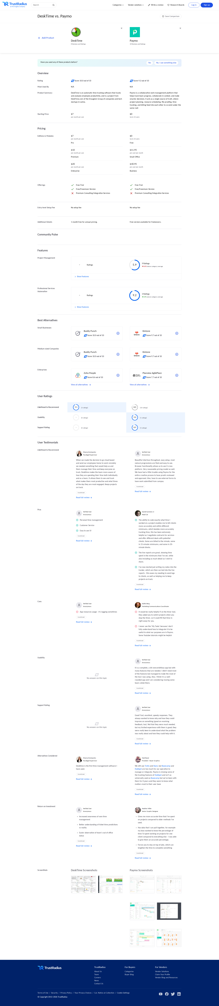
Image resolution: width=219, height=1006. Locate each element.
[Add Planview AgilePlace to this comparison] (176, 375)
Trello (147, 766)
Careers (97, 978)
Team (96, 975)
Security (54, 993)
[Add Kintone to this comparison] (176, 333)
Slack (155, 766)
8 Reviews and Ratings (78, 44)
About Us (98, 972)
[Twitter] (173, 994)
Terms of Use (43, 993)
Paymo (134, 40)
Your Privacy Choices (83, 993)
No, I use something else (166, 63)
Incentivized (81, 492)
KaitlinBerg (146, 604)
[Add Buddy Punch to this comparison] (118, 333)
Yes (149, 63)
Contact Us (98, 984)
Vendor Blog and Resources (166, 978)
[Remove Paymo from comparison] (180, 28)
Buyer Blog (129, 975)
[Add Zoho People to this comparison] (118, 375)
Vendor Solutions (162, 972)
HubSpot (138, 769)
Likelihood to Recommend (48, 407)
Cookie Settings (123, 993)
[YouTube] (161, 994)
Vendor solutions (135, 5)
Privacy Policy (66, 993)
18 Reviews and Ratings (137, 44)
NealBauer (145, 758)
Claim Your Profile (162, 975)
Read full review (82, 498)
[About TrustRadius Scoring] (73, 81)
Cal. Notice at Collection (104, 993)
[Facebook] (167, 994)
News (96, 981)
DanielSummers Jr (148, 512)
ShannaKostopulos (89, 452)
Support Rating (44, 428)
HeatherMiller (147, 808)
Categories (117, 5)
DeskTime (76, 40)
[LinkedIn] (179, 994)
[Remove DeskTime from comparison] (121, 28)
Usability (41, 417)
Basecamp (166, 766)
